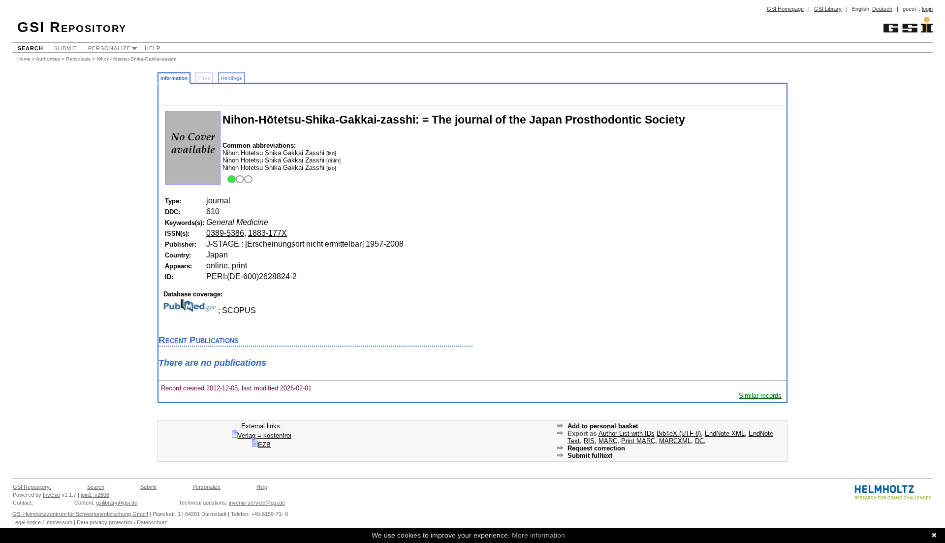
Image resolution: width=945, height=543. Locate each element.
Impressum (58, 522)
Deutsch (882, 9)
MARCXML (675, 441)
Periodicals (78, 59)
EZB (264, 444)
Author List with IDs (626, 433)
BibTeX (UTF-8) (679, 433)
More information (538, 535)
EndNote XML (725, 433)
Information (174, 78)
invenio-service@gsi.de (257, 503)
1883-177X (267, 233)
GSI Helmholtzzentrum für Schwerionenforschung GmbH (80, 514)
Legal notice (26, 522)
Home (24, 59)
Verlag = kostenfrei (264, 435)
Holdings (231, 78)
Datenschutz (152, 522)
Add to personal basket (602, 426)
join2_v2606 (95, 495)
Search (30, 48)
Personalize (109, 48)
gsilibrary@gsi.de (116, 503)
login (927, 9)
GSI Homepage (785, 9)
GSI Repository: (32, 487)
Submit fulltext (589, 455)
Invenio (51, 495)
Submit (65, 48)
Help (152, 48)
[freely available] (238, 180)
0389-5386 (225, 233)
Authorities (48, 59)
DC (699, 441)
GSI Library (828, 9)
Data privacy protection (104, 522)
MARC (607, 441)
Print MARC (638, 441)
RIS (589, 441)
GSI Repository (71, 27)
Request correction (596, 448)
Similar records (760, 395)
